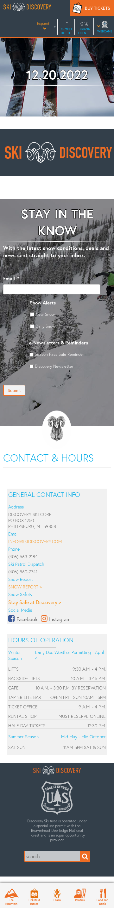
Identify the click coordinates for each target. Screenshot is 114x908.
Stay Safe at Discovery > (34, 602)
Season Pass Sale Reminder (59, 354)
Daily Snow (45, 326)
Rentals (80, 900)
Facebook (27, 619)
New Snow (45, 314)
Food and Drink (102, 901)
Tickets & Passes (34, 901)
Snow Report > (25, 587)
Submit (14, 390)
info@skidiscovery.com (35, 541)
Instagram (59, 619)
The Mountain (11, 901)
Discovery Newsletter (54, 366)
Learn (57, 900)
